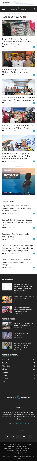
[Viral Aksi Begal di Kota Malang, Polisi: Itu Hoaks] (18, 59)
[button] (34, 9)
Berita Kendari (10, 451)
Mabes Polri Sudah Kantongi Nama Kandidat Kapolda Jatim (24, 299)
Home (4, 14)
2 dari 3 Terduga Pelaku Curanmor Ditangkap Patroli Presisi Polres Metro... (17, 41)
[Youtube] (30, 437)
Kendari (18, 451)
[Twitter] (24, 437)
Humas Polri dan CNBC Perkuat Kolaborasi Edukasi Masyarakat (18, 98)
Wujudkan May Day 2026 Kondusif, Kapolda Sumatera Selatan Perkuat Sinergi (17, 262)
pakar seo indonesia (22, 446)
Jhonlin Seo (26, 451)
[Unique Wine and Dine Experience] (7, 335)
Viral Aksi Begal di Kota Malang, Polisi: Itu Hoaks (15, 70)
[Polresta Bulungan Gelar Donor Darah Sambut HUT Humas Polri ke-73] (7, 309)
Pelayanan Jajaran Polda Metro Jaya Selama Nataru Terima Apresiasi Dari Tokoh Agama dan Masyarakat (18, 248)
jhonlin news (21, 444)
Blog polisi (13, 444)
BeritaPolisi (28, 448)
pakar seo (11, 446)
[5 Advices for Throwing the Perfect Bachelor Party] (7, 325)
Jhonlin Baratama (23, 453)
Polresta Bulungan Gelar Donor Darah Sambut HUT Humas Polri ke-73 (23, 309)
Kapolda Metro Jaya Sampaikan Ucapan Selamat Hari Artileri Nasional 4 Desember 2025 (18, 208)
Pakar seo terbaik (9, 448)
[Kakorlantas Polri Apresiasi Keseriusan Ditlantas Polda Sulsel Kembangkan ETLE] (18, 143)
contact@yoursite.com (22, 423)
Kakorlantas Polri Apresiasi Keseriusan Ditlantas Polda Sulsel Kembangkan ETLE (16, 156)
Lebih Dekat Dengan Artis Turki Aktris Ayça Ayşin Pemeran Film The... (22, 345)
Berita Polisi (19, 448)
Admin (4, 47)
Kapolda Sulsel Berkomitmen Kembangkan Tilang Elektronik (18, 126)
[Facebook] (7, 437)
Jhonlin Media (12, 453)
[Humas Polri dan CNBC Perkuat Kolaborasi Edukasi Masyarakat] (18, 87)
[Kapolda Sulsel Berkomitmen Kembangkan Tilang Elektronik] (18, 115)
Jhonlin (29, 444)
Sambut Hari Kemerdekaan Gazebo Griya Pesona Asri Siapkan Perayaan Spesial (17, 222)
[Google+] (13, 437)
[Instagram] (18, 437)
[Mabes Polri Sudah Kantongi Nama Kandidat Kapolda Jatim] (7, 299)
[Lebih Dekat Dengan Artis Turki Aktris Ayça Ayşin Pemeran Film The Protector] (7, 345)
